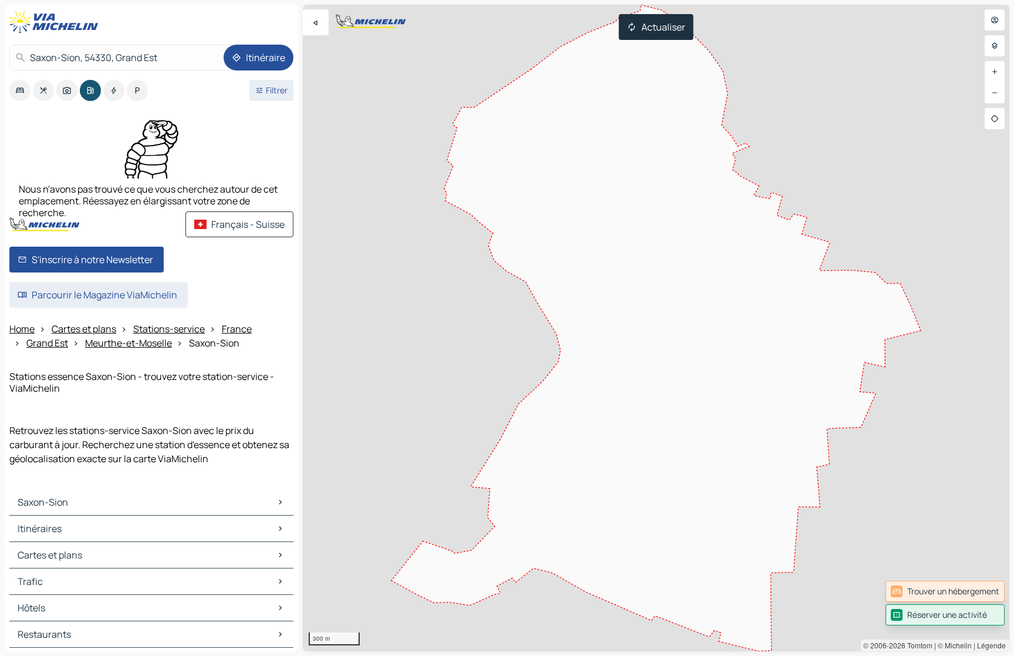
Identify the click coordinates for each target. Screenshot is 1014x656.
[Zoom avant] (995, 71)
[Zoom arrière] (995, 92)
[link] (945, 591)
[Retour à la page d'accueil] (56, 22)
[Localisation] (995, 118)
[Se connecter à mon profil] (995, 20)
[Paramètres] (995, 45)
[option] (20, 90)
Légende (991, 645)
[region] (656, 328)
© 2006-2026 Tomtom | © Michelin (917, 645)
